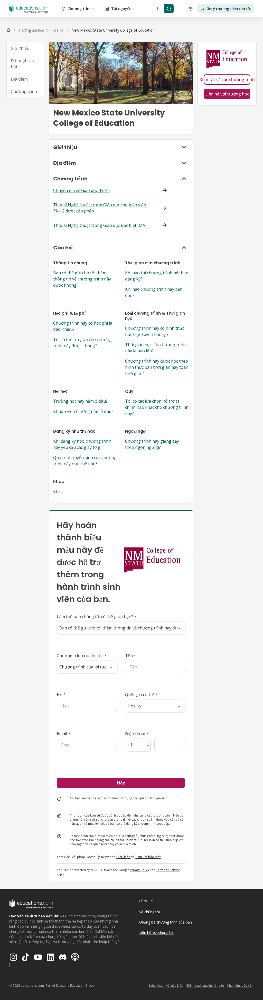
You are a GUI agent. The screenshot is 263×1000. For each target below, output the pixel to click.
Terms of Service (168, 870)
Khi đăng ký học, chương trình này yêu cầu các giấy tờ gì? (82, 444)
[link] (113, 30)
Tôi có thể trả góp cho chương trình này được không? (82, 342)
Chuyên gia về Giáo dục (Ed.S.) (81, 190)
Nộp (121, 783)
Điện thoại (136, 733)
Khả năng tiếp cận (240, 985)
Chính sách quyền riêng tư (205, 985)
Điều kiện (123, 857)
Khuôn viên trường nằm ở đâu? (83, 411)
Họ (61, 694)
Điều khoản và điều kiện (166, 985)
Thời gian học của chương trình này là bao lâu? (155, 348)
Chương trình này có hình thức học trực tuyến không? (154, 331)
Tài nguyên (121, 8)
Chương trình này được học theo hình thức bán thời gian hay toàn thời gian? (156, 367)
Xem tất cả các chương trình (227, 79)
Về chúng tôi (149, 911)
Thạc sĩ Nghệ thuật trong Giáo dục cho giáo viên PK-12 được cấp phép (99, 208)
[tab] (25, 48)
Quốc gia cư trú (141, 694)
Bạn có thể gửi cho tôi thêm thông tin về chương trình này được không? (82, 279)
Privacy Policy (139, 870)
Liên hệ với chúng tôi (156, 932)
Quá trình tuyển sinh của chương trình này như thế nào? (85, 461)
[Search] (169, 8)
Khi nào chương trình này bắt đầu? (153, 292)
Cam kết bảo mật (148, 857)
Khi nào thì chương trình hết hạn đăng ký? (156, 276)
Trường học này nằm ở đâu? (80, 401)
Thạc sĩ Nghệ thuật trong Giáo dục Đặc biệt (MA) (99, 225)
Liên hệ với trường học (227, 94)
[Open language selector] (190, 8)
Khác (57, 491)
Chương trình (80, 8)
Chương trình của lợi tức (82, 655)
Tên (130, 655)
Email (63, 733)
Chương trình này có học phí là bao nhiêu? (82, 326)
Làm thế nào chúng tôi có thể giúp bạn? (96, 616)
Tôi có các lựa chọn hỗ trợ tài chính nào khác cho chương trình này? (157, 407)
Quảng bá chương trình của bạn (165, 922)
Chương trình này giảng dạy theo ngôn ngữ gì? (152, 444)
